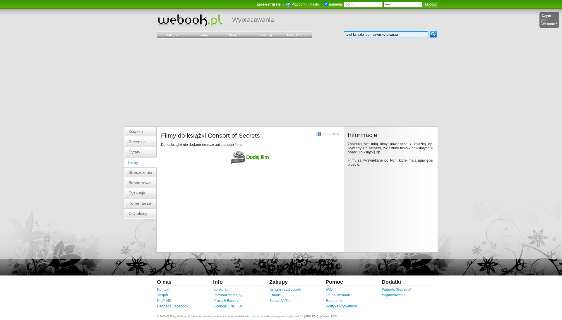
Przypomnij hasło (305, 4)
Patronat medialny (227, 295)
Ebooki (275, 295)
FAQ (329, 290)
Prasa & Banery (225, 301)
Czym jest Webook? (549, 20)
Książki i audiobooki (285, 290)
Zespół (162, 295)
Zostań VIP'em (281, 301)
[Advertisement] (281, 83)
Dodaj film (257, 157)
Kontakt (163, 290)
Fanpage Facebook (172, 306)
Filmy (133, 162)
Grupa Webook (338, 295)
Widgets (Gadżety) (396, 290)
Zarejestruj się (269, 4)
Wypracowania (253, 19)
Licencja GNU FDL (228, 306)
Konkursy (220, 290)
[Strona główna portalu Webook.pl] (189, 20)
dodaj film (330, 134)
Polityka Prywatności (342, 306)
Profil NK (164, 301)
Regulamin (334, 301)
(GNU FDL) (311, 316)
